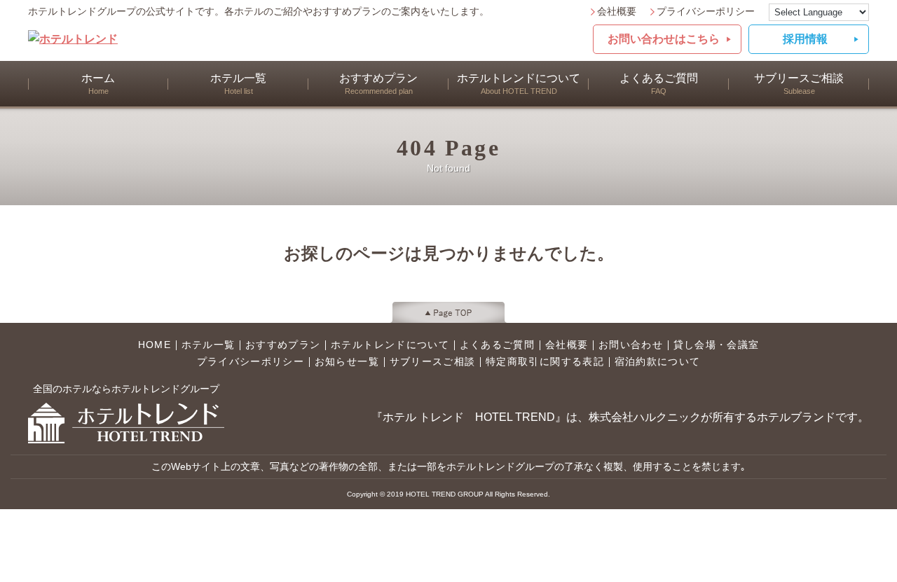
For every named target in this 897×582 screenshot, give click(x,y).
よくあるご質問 (658, 83)
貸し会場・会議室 (716, 345)
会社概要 (616, 11)
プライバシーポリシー (706, 11)
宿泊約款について (658, 362)
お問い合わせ (630, 345)
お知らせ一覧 (347, 362)
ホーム (98, 83)
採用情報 (805, 39)
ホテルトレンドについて (518, 83)
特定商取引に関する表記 (545, 362)
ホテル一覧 (238, 83)
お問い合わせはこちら (664, 39)
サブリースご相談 (799, 83)
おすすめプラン (378, 83)
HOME (154, 345)
